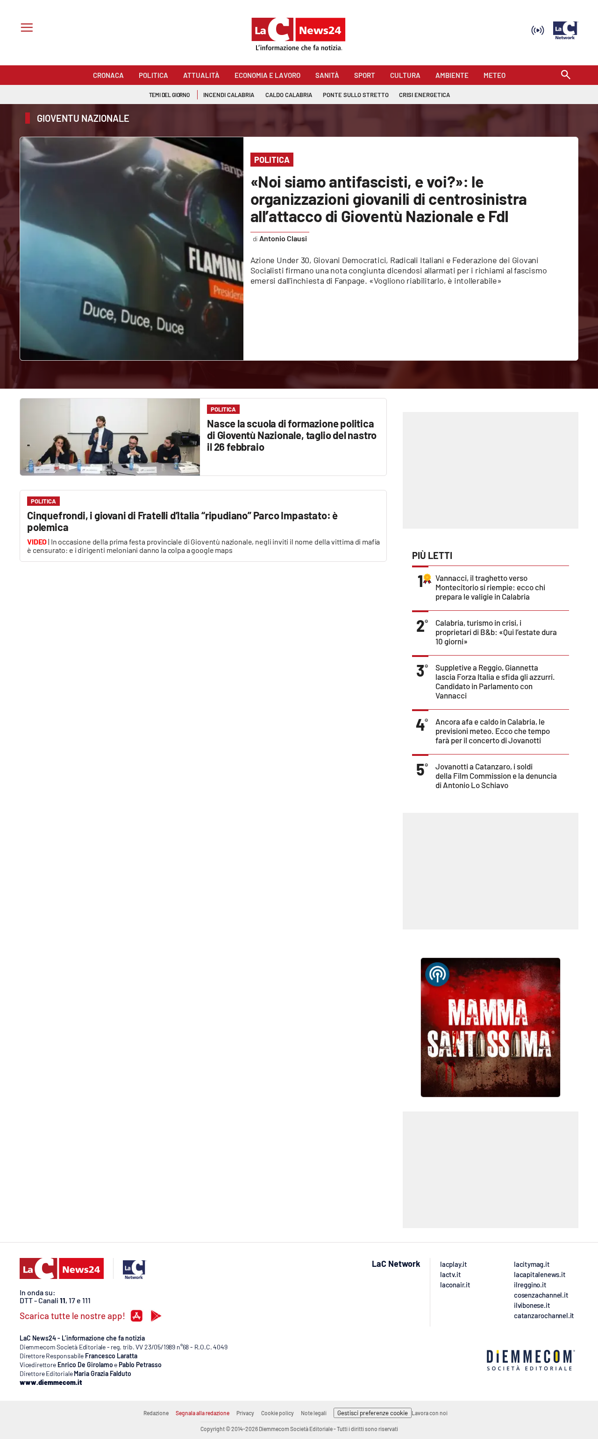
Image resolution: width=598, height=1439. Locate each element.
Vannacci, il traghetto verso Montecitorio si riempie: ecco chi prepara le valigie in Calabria (490, 587)
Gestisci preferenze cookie (372, 1413)
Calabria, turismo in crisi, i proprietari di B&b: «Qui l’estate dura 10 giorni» (496, 632)
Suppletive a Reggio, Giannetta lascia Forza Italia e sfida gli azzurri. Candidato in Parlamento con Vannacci (495, 681)
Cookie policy (277, 1413)
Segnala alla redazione (202, 1413)
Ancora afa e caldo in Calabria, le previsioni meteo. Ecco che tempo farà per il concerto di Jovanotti (492, 731)
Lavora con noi (430, 1413)
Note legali (314, 1413)
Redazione (156, 1413)
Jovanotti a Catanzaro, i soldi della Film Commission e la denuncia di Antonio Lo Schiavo (496, 775)
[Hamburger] (25, 28)
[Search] (565, 75)
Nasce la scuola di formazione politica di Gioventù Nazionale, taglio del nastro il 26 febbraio (292, 435)
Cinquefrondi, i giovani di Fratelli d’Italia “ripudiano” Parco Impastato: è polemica (182, 521)
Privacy (245, 1413)
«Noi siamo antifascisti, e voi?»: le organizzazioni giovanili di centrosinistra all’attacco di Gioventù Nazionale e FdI (388, 198)
